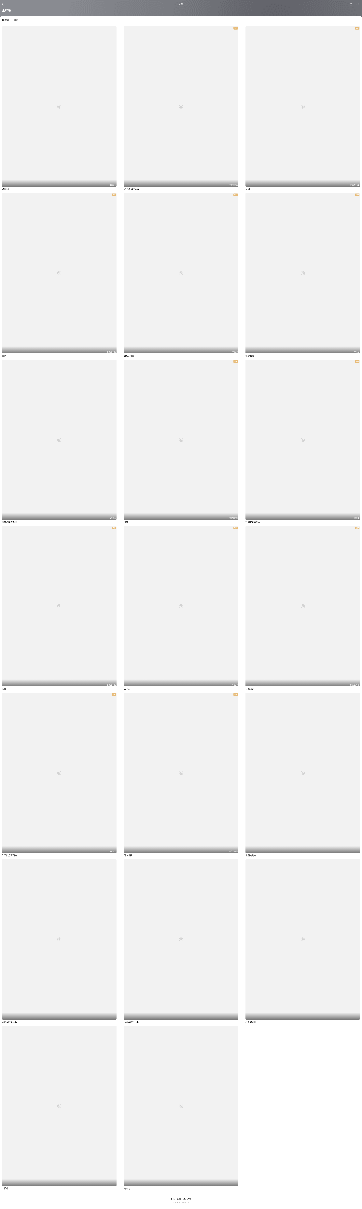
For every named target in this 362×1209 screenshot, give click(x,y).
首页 (173, 1199)
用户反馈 (187, 1199)
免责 (179, 1199)
